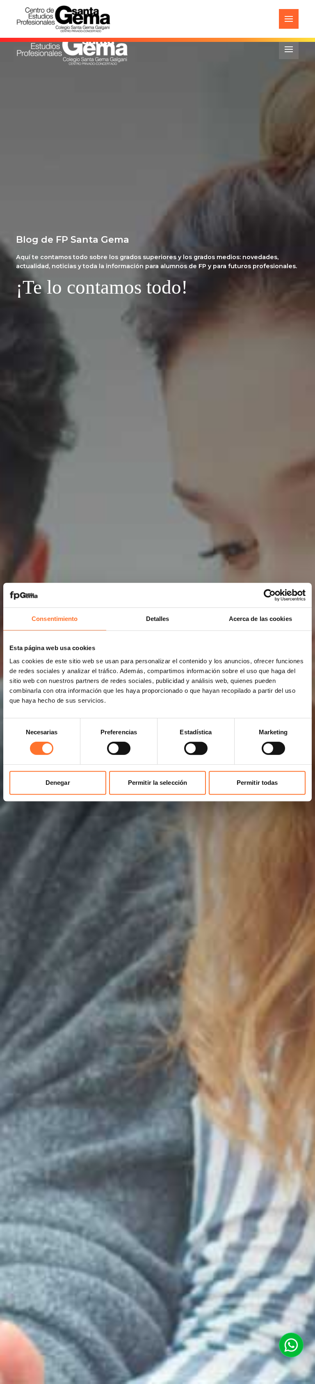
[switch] (118, 748)
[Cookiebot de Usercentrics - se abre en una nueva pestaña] (270, 595)
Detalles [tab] (157, 618)
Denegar (58, 782)
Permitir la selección (157, 782)
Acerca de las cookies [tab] (260, 618)
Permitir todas (257, 782)
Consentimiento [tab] (55, 618)
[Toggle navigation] (289, 19)
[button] (291, 1345)
